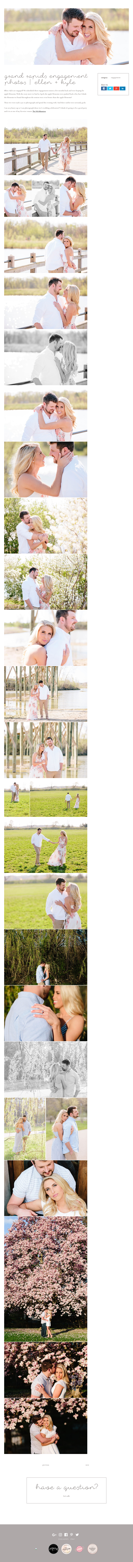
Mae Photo (14, 8)
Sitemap (72, 1539)
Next (87, 1465)
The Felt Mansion (39, 111)
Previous (45, 1465)
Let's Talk (66, 1496)
